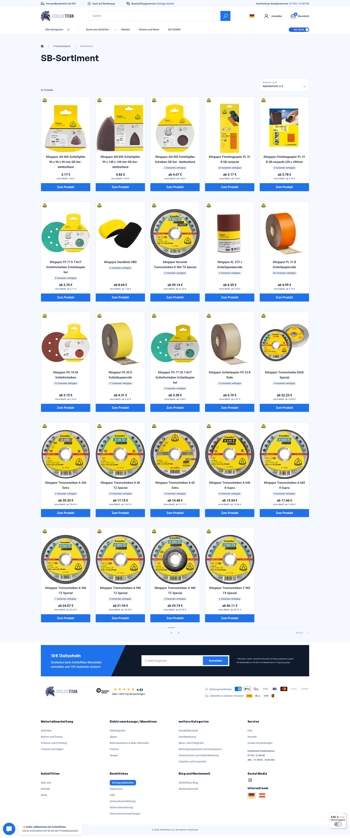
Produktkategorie (61, 46)
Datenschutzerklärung (122, 801)
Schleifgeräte (117, 730)
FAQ (250, 730)
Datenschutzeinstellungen (125, 813)
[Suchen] (225, 16)
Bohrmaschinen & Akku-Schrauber (129, 743)
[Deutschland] (252, 795)
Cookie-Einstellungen (260, 743)
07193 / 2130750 (299, 3)
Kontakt (252, 736)
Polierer (114, 749)
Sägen (113, 736)
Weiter (299, 632)
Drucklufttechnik (188, 730)
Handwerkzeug (187, 736)
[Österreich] (262, 795)
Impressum (116, 788)
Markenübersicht (188, 788)
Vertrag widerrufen (123, 782)
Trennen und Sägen (52, 749)
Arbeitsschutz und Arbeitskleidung (199, 755)
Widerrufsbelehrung (121, 807)
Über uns (46, 782)
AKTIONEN (174, 29)
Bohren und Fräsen (52, 736)
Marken (125, 29)
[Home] (42, 46)
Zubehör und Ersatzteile (192, 761)
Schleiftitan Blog (188, 782)
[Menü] (344, 815)
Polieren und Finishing (54, 743)
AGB (112, 795)
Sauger (114, 755)
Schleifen (46, 730)
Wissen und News (149, 29)
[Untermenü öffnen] (115, 29)
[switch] (338, 824)
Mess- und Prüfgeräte (191, 743)
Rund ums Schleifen (97, 29)
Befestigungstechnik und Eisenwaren (200, 749)
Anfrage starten (165, 3)
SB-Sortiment (86, 46)
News (44, 795)
